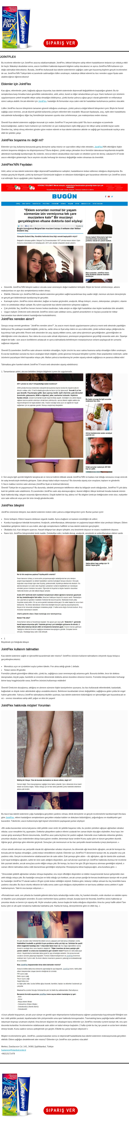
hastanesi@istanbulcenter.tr (13, 1050)
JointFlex (42, 101)
